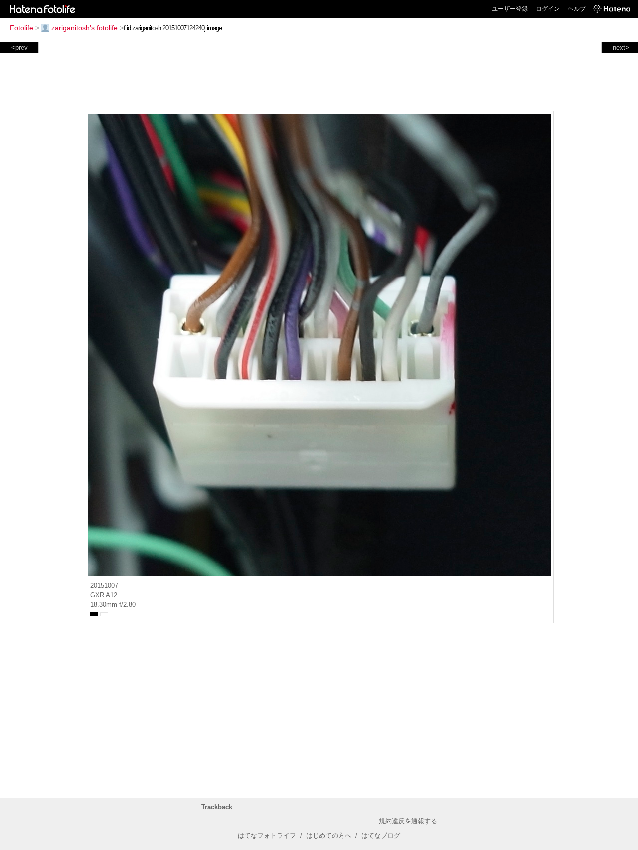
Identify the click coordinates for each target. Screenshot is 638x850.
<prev (19, 47)
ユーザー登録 (510, 8)
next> (621, 47)
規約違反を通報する (408, 821)
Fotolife (21, 28)
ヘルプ (577, 8)
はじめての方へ (328, 835)
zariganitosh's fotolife (84, 28)
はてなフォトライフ (267, 835)
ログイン (548, 8)
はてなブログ (380, 835)
